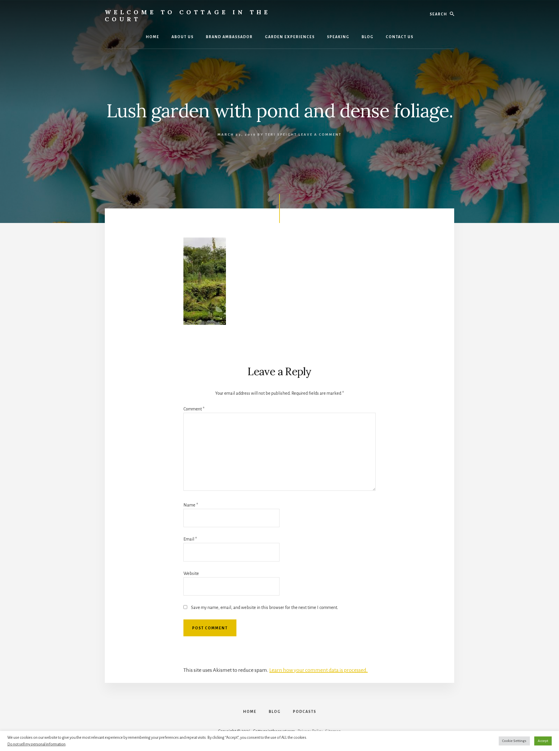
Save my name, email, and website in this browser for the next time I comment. (264, 607)
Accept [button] (543, 741)
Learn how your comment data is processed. (318, 670)
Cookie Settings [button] (514, 741)
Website (191, 573)
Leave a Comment (320, 135)
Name (190, 505)
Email (190, 539)
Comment (193, 409)
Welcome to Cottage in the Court (187, 15)
